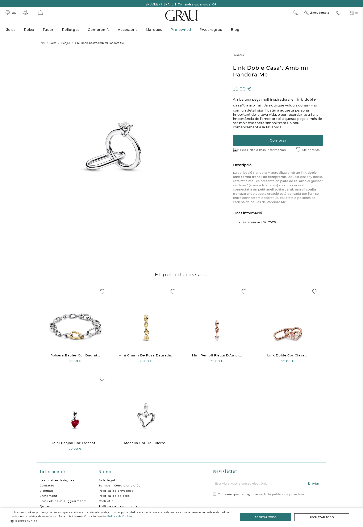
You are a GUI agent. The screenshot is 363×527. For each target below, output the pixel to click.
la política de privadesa (286, 493)
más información (272, 149)
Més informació (248, 213)
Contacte (47, 485)
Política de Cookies (120, 516)
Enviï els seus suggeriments (63, 501)
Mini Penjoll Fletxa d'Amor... (217, 355)
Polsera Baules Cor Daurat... (75, 355)
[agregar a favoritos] (102, 291)
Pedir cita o (249, 149)
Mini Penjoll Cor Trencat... (75, 443)
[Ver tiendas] (25, 12)
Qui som (47, 506)
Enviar (314, 483)
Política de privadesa (116, 490)
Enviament (49, 495)
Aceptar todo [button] (266, 517)
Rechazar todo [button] (321, 517)
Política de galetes (114, 495)
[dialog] (181, 517)
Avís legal (107, 480)
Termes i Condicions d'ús (119, 485)
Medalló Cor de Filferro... (146, 443)
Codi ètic (106, 501)
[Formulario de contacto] (40, 12)
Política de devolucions (118, 506)
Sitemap (46, 490)
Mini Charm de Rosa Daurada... (146, 355)
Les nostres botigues (57, 480)
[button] (121, 521)
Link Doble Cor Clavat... (287, 355)
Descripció (242, 165)
